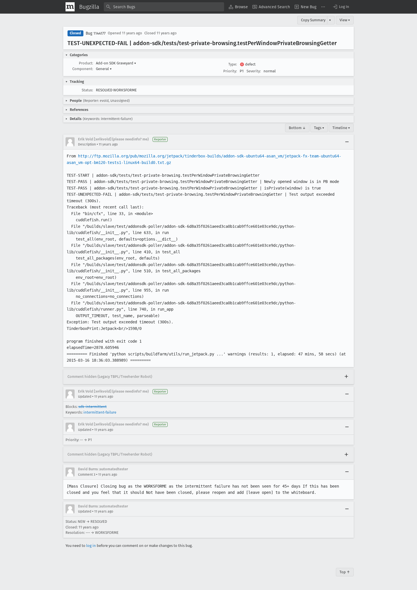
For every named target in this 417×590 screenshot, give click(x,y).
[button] (340, 6)
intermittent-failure (99, 412)
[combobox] (164, 6)
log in (91, 545)
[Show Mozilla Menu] (70, 6)
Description (87, 144)
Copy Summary (313, 20)
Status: (87, 90)
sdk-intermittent (92, 406)
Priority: (230, 71)
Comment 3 (86, 475)
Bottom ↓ (297, 128)
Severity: (254, 71)
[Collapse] (346, 141)
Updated (84, 397)
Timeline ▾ (341, 128)
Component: (82, 69)
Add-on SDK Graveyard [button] (116, 63)
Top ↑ (345, 572)
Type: (232, 64)
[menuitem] (238, 6)
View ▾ (345, 20)
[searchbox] (164, 6)
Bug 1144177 (96, 33)
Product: (86, 63)
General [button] (104, 69)
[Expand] (346, 376)
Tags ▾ (319, 128)
